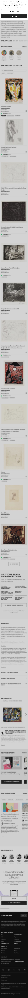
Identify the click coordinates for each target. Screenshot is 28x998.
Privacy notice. (18, 7)
